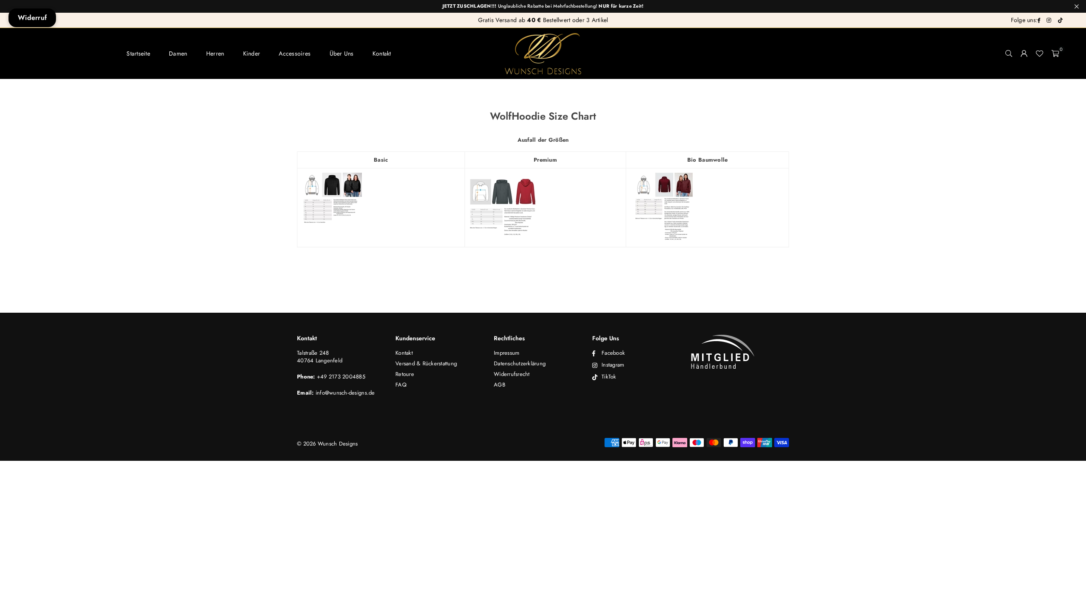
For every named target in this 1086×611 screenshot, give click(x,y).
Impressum (506, 353)
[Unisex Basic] (332, 239)
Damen (178, 53)
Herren (215, 53)
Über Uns (342, 53)
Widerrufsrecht (512, 374)
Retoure (404, 374)
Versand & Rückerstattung (426, 363)
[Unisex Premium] (503, 234)
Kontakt (381, 53)
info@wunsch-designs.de (345, 393)
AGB (499, 385)
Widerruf (32, 17)
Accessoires (295, 53)
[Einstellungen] (1024, 53)
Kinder (251, 53)
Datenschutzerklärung (520, 363)
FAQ (400, 385)
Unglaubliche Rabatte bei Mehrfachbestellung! (543, 6)
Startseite (138, 53)
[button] (1055, 53)
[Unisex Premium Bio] (663, 239)
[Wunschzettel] (1039, 53)
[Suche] (1008, 53)
